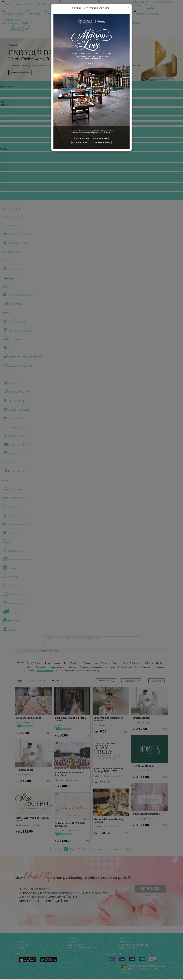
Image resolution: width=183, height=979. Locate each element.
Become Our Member (147, 13)
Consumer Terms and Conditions (134, 945)
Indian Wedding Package (146, 813)
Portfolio (136, 5)
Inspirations (34, 13)
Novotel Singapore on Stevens (145, 819)
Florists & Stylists (130, 663)
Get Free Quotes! (101, 23)
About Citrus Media (128, 948)
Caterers (116, 663)
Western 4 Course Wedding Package (109, 820)
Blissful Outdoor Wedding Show (82, 948)
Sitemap (21, 948)
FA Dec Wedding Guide (28, 717)
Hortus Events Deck (143, 765)
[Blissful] (27, 960)
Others (30, 667)
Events (71, 938)
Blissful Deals (70, 663)
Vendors (64, 4)
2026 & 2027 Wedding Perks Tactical (70, 719)
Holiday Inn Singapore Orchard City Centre (30, 825)
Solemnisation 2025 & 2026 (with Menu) (70, 824)
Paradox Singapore (24, 723)
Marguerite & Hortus (140, 771)
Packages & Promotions (37, 681)
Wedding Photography (144, 667)
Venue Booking (140, 1)
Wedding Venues (45, 671)
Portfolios (55, 681)
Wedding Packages (74, 13)
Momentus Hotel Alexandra (66, 780)
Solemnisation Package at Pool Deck (69, 774)
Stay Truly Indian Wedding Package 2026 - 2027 (108, 770)
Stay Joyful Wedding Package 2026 (33, 819)
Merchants (29, 651)
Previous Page (57, 849)
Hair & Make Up (147, 663)
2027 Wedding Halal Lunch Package (108, 719)
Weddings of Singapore (87, 671)
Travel (112, 667)
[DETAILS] (33, 701)
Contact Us (124, 938)
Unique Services (125, 667)
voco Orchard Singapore (65, 725)
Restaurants (72, 667)
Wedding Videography (65, 671)
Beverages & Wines (53, 663)
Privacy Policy (125, 941)
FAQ (19, 938)
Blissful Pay (22, 945)
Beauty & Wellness (34, 663)
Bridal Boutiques (85, 663)
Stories (151, 7)
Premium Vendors (56, 667)
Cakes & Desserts (102, 663)
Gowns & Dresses (162, 1)
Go (120, 849)
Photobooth (41, 667)
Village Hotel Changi (24, 775)
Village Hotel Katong (140, 723)
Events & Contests (84, 4)
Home (7, 4)
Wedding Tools (24, 4)
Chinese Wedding (13, 13)
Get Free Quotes (46, 4)
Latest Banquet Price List (113, 4)
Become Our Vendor (100, 13)
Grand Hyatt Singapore (103, 725)
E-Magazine (52, 13)
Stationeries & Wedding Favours (93, 667)
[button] (2, 59)
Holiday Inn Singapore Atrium (67, 831)
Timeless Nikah (24, 769)
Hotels (159, 663)
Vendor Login (123, 13)
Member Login (12, 19)
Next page (91, 849)
